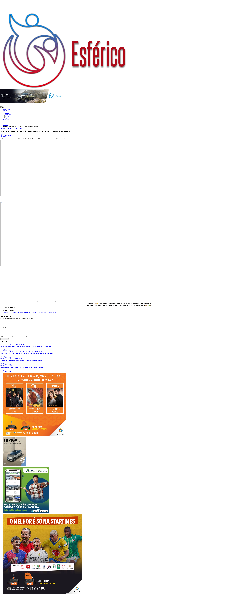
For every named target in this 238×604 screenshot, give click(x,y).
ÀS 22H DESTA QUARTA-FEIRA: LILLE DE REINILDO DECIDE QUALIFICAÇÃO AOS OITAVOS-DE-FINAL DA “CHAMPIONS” (28, 312)
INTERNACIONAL (7, 119)
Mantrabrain (28, 602)
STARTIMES (24, 344)
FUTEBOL (5, 110)
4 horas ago (2, 349)
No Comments (3, 136)
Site (1, 334)
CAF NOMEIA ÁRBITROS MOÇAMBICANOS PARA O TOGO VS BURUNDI (21, 360)
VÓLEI (6, 117)
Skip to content (3, 1)
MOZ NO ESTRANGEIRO (16, 344)
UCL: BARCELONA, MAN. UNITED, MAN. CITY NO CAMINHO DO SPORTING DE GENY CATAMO (28, 353)
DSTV (7, 365)
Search (1, 105)
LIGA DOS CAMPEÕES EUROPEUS (20, 128)
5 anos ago (2, 134)
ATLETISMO (8, 114)
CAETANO (2, 344)
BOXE (6, 115)
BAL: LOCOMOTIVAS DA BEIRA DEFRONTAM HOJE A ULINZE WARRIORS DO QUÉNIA (20, 313)
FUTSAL (7, 113)
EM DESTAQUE (4, 128)
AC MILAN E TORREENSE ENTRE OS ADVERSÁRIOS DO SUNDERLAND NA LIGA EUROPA (26, 346)
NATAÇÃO (7, 118)
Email (2, 332)
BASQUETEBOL (6, 109)
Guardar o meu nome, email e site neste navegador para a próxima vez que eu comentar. (19, 336)
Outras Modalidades (7, 111)
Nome (2, 329)
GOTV (14, 365)
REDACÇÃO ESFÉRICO (5, 135)
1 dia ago (2, 363)
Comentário (3, 327)
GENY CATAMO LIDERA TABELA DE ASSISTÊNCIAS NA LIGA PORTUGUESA (22, 367)
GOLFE (7, 116)
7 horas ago (2, 356)
